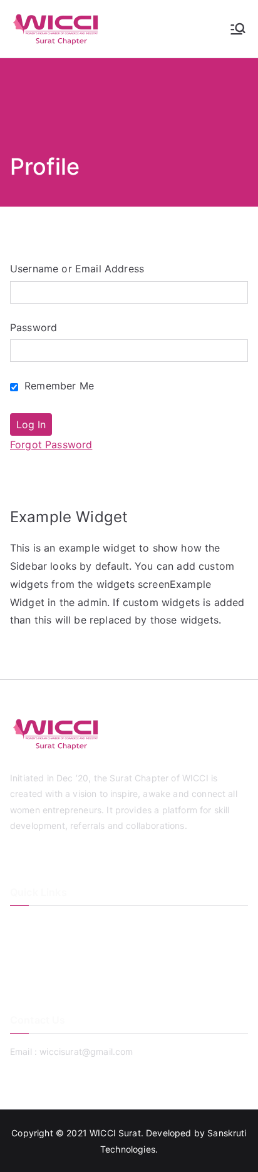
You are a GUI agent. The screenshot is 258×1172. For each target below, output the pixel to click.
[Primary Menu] (238, 29)
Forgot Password (51, 444)
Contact (26, 965)
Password (33, 327)
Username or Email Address (77, 268)
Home (22, 923)
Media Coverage (44, 985)
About (22, 944)
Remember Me (57, 385)
